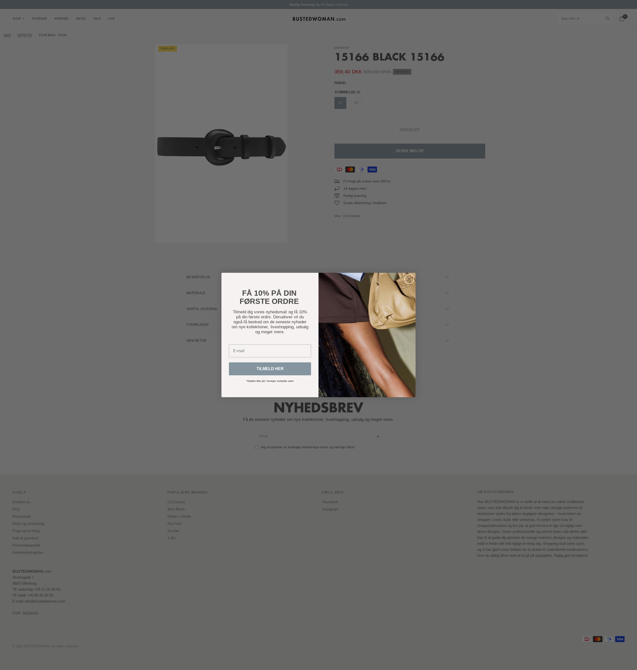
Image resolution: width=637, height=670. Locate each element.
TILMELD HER (270, 369)
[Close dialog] (409, 279)
